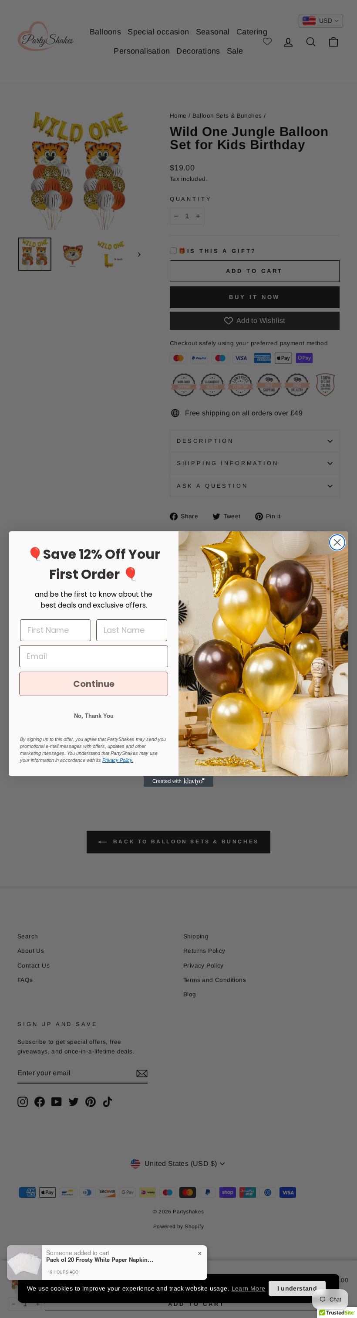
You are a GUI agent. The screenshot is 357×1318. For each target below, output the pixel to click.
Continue (94, 684)
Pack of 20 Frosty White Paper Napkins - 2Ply (100, 1259)
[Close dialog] (337, 542)
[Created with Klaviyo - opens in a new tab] (178, 781)
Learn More (249, 1288)
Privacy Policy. (117, 760)
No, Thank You (94, 716)
